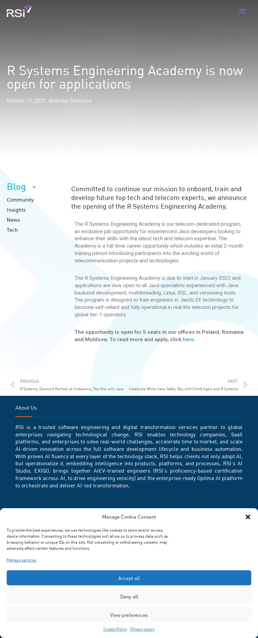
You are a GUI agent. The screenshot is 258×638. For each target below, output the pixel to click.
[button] (248, 517)
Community (20, 199)
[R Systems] (19, 11)
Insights (16, 209)
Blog (16, 186)
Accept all (129, 578)
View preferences (129, 615)
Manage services (21, 560)
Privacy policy (142, 629)
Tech (12, 229)
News (13, 219)
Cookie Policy (115, 629)
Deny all (129, 596)
